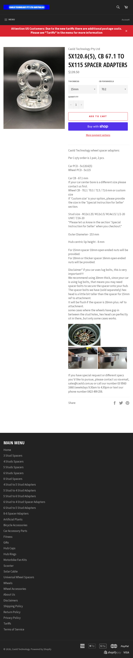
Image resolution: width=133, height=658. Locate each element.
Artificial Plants (13, 519)
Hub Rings (9, 554)
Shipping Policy (13, 606)
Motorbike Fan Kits (15, 560)
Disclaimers (10, 600)
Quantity (73, 96)
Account (126, 19)
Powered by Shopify (41, 649)
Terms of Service (13, 629)
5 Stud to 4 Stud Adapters (19, 490)
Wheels (7, 583)
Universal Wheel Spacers (18, 577)
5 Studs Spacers (13, 467)
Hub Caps (9, 548)
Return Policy (11, 612)
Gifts (6, 542)
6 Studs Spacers (13, 473)
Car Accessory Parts (15, 531)
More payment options (98, 135)
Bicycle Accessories (15, 525)
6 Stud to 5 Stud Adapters (19, 508)
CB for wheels (106, 81)
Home (7, 450)
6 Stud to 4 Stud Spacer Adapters (24, 502)
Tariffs (7, 623)
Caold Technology (21, 649)
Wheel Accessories (14, 589)
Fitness (7, 537)
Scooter (8, 566)
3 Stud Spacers (12, 455)
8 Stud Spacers (12, 479)
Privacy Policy (12, 618)
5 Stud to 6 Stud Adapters (19, 496)
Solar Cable (10, 571)
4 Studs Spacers (13, 461)
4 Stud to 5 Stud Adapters (19, 484)
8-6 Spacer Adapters (16, 513)
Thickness (73, 81)
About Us (9, 594)
